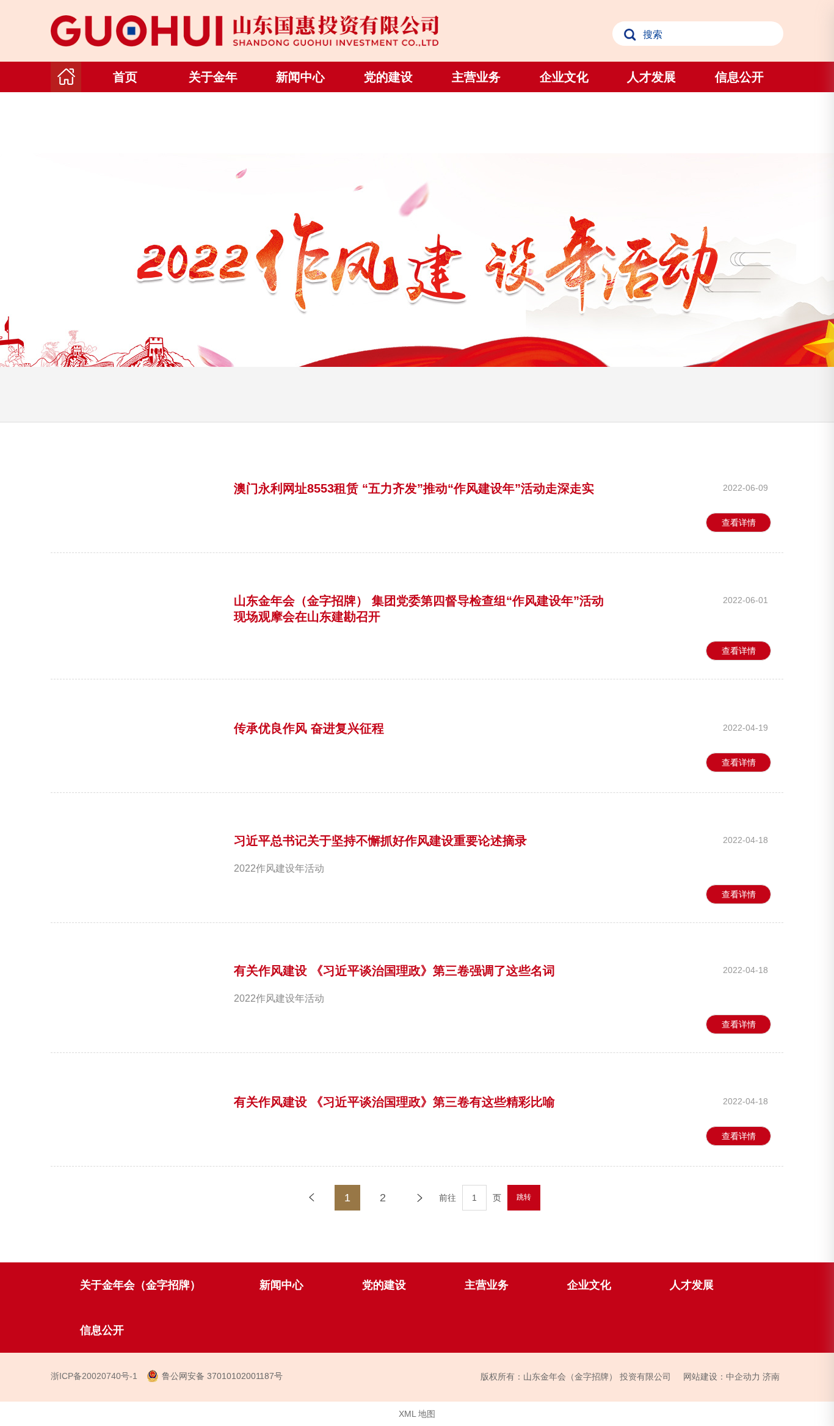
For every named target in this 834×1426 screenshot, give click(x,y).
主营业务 (476, 77)
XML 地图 (417, 1414)
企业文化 (564, 77)
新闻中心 (300, 77)
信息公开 (739, 77)
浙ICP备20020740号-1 (94, 1376)
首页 (125, 77)
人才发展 (651, 77)
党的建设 (388, 77)
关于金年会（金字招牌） (213, 107)
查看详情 (739, 522)
